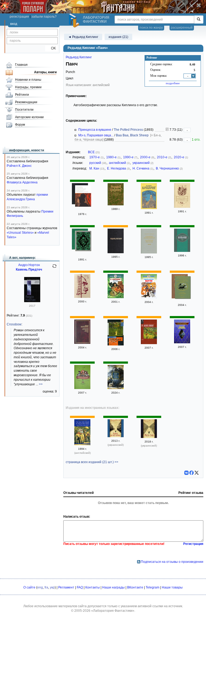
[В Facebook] (191, 473)
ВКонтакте (135, 587)
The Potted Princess (128, 130)
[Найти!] (198, 20)
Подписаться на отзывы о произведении (172, 562)
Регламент (66, 587)
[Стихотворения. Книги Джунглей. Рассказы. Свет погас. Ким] (82, 343)
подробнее (173, 83)
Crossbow (14, 324)
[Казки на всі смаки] (115, 436)
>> (41, 384)
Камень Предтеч (29, 269)
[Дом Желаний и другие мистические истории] (115, 388)
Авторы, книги (45, 72)
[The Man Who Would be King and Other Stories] (82, 444)
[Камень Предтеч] (32, 301)
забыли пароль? (44, 16)
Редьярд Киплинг (79, 57)
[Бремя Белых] (115, 252)
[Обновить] (54, 268)
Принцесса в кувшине (94, 130)
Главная (21, 65)
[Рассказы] (148, 208)
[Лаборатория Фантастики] (75, 20)
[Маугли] (115, 297)
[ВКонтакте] (186, 473)
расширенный (182, 27)
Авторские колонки (29, 117)
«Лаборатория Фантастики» (112, 611)
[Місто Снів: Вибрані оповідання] (148, 437)
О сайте (29, 587)
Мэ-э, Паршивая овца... (95, 135)
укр (52, 587)
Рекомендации (26, 102)
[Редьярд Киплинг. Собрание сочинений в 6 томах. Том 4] (82, 388)
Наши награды (113, 587)
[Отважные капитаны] (182, 207)
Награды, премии (28, 87)
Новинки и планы (28, 80)
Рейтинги (22, 95)
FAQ (80, 587)
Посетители (24, 109)
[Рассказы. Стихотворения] (115, 204)
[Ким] (148, 343)
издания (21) (118, 37)
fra (46, 587)
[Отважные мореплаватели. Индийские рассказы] (148, 252)
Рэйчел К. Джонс (19, 166)
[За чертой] (115, 344)
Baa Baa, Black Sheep (132, 135)
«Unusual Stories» (20, 232)
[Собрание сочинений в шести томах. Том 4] (182, 251)
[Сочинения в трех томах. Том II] (82, 297)
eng (40, 587)
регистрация (19, 16)
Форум (20, 124)
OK (51, 48)
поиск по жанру (151, 27)
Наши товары (172, 587)
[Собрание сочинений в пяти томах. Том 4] (83, 242)
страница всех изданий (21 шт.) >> (92, 462)
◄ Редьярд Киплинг (83, 37)
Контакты (92, 587)
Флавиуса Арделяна (22, 182)
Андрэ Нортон (29, 265)
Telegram (152, 587)
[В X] (196, 473)
